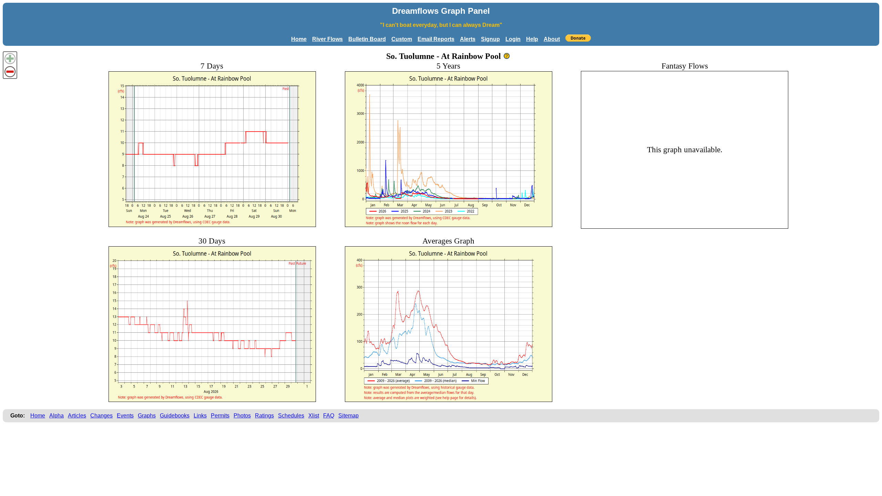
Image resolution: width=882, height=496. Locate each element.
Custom (401, 39)
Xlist (313, 415)
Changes (101, 415)
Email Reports (436, 39)
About (552, 39)
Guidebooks (174, 415)
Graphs (147, 415)
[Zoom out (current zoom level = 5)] (10, 71)
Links (200, 415)
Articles (77, 415)
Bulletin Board (367, 39)
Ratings (264, 415)
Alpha (56, 415)
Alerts (467, 39)
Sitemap (348, 415)
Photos (242, 415)
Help (532, 39)
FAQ (328, 415)
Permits (220, 415)
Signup (490, 39)
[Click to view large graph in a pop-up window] (212, 149)
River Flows (327, 39)
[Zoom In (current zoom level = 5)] (10, 58)
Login (513, 39)
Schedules (291, 415)
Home (299, 39)
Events (125, 415)
